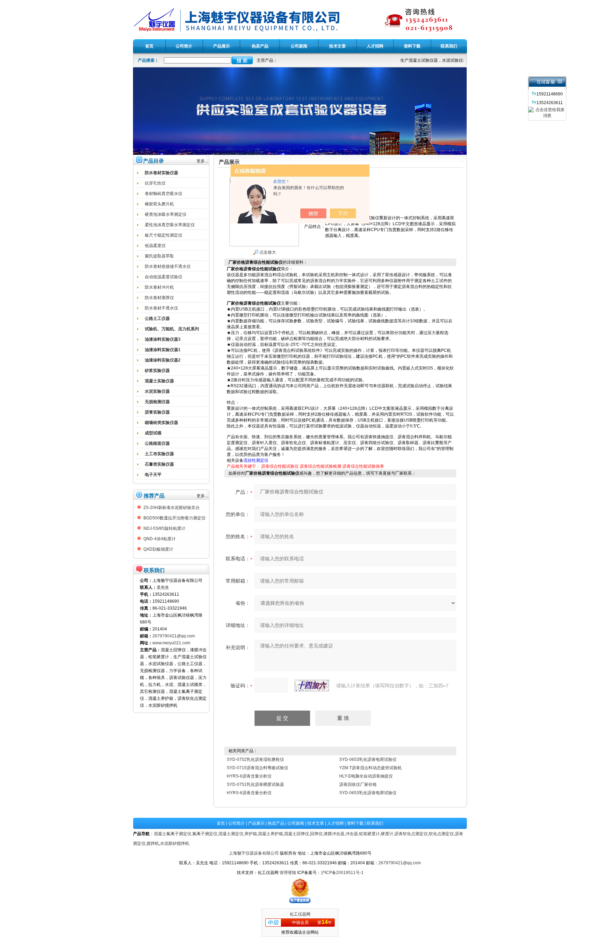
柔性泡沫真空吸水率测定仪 (170, 224)
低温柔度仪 (155, 245)
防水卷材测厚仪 (159, 297)
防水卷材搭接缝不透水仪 (168, 266)
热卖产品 (276, 823)
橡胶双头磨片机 (159, 204)
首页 (221, 823)
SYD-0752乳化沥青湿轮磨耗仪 (255, 759)
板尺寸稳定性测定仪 (163, 235)
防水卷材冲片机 (159, 287)
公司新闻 (296, 823)
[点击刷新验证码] (311, 685)
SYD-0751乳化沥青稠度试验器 (255, 784)
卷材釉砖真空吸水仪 (163, 193)
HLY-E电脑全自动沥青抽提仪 (366, 776)
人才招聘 (335, 823)
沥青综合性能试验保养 (363, 466)
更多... (202, 161)
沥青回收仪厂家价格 (358, 784)
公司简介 (236, 823)
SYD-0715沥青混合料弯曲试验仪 (257, 767)
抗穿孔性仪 (155, 183)
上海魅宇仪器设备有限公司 (254, 853)
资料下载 (355, 823)
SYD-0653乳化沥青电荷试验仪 (368, 759)
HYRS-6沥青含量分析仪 (249, 776)
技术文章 (315, 823)
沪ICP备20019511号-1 (342, 872)
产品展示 (256, 823)
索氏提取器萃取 (159, 256)
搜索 (242, 60)
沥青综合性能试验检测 (320, 466)
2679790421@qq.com (173, 636)
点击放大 (267, 252)
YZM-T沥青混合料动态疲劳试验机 (370, 767)
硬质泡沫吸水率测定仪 (165, 214)
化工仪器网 (300, 914)
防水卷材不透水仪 (161, 308)
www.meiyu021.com (171, 642)
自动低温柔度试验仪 (163, 276)
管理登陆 (288, 872)
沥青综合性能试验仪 (280, 466)
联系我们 (375, 823)
